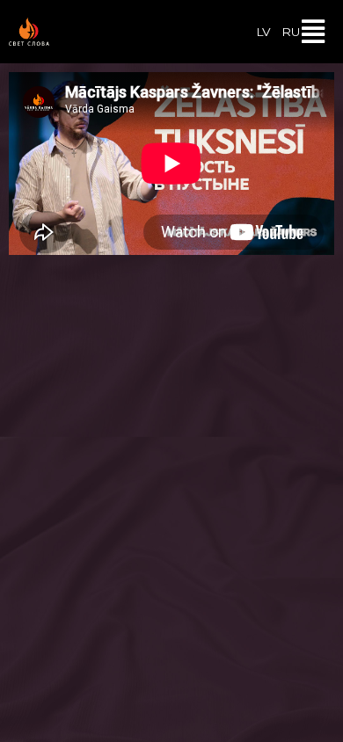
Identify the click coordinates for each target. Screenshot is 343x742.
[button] (313, 32)
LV (263, 32)
